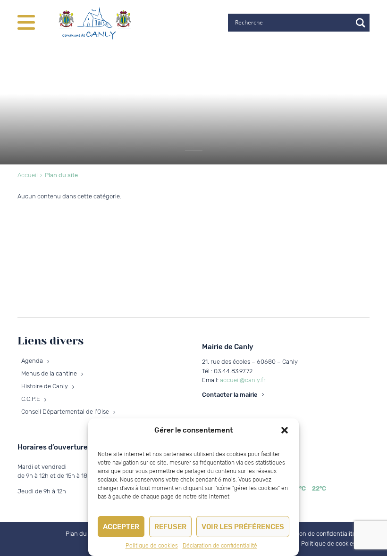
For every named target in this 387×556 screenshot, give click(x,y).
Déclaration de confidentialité (220, 545)
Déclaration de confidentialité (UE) (321, 533)
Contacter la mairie (230, 394)
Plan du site (82, 533)
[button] (284, 430)
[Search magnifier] (361, 23)
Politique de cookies (152, 545)
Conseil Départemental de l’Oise (65, 411)
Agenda (32, 360)
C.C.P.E (30, 398)
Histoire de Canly (44, 386)
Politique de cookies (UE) (335, 543)
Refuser (170, 527)
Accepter (121, 527)
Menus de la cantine (49, 373)
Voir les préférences (243, 527)
